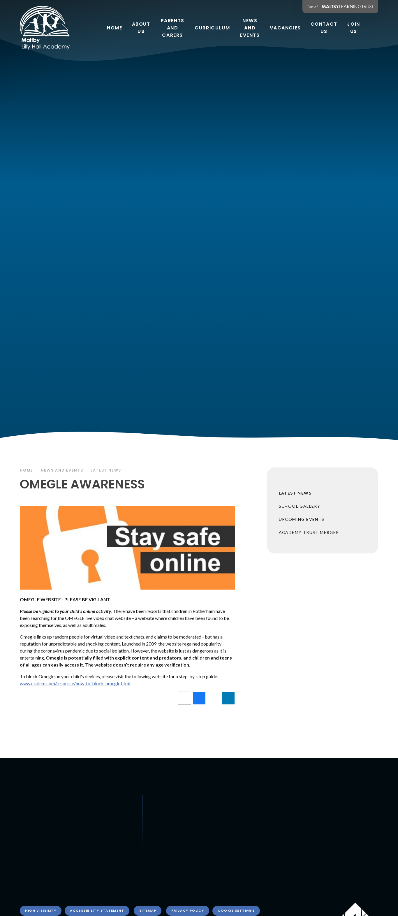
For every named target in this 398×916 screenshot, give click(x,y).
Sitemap (147, 910)
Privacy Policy (187, 910)
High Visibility (40, 910)
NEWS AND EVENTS (62, 470)
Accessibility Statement (97, 910)
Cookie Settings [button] (236, 910)
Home (26, 470)
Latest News (106, 470)
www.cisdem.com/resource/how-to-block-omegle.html (75, 683)
